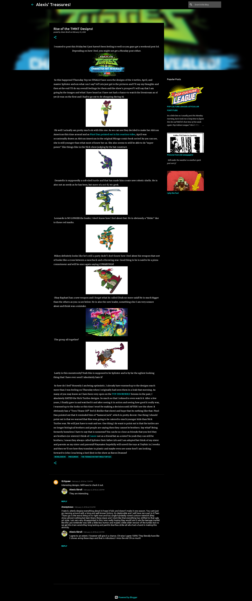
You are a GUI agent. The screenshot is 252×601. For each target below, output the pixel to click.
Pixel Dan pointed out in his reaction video (112, 134)
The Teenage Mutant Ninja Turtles (96, 457)
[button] (55, 37)
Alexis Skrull (75, 489)
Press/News (73, 457)
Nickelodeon (60, 457)
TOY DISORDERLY (121, 394)
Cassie (93, 436)
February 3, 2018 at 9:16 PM (84, 507)
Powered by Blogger (127, 597)
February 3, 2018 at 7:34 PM (82, 481)
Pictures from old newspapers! (180, 155)
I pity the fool (173, 193)
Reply (64, 501)
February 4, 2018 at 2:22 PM (93, 532)
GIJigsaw (66, 481)
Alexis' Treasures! (53, 4)
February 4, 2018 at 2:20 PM (93, 490)
